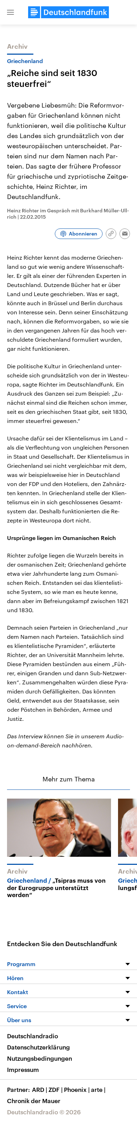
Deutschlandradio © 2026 (44, 1111)
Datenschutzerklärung (38, 1047)
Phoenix (77, 1089)
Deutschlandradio (32, 1035)
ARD (39, 1089)
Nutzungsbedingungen (39, 1058)
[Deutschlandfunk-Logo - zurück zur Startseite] (68, 12)
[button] (10, 12)
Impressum (23, 1069)
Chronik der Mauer (33, 1100)
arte (98, 1089)
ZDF (55, 1089)
